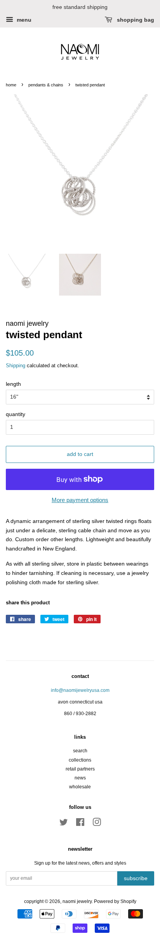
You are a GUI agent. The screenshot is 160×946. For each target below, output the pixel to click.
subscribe (136, 878)
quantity (15, 414)
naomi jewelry (77, 901)
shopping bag (134, 20)
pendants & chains (45, 85)
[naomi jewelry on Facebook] (80, 824)
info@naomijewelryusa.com (80, 690)
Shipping (15, 365)
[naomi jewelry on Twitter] (63, 824)
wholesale (80, 786)
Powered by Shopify (115, 901)
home (11, 85)
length (13, 384)
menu (23, 20)
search (80, 750)
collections (80, 760)
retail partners (80, 769)
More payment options (80, 500)
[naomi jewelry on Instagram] (96, 824)
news (80, 778)
